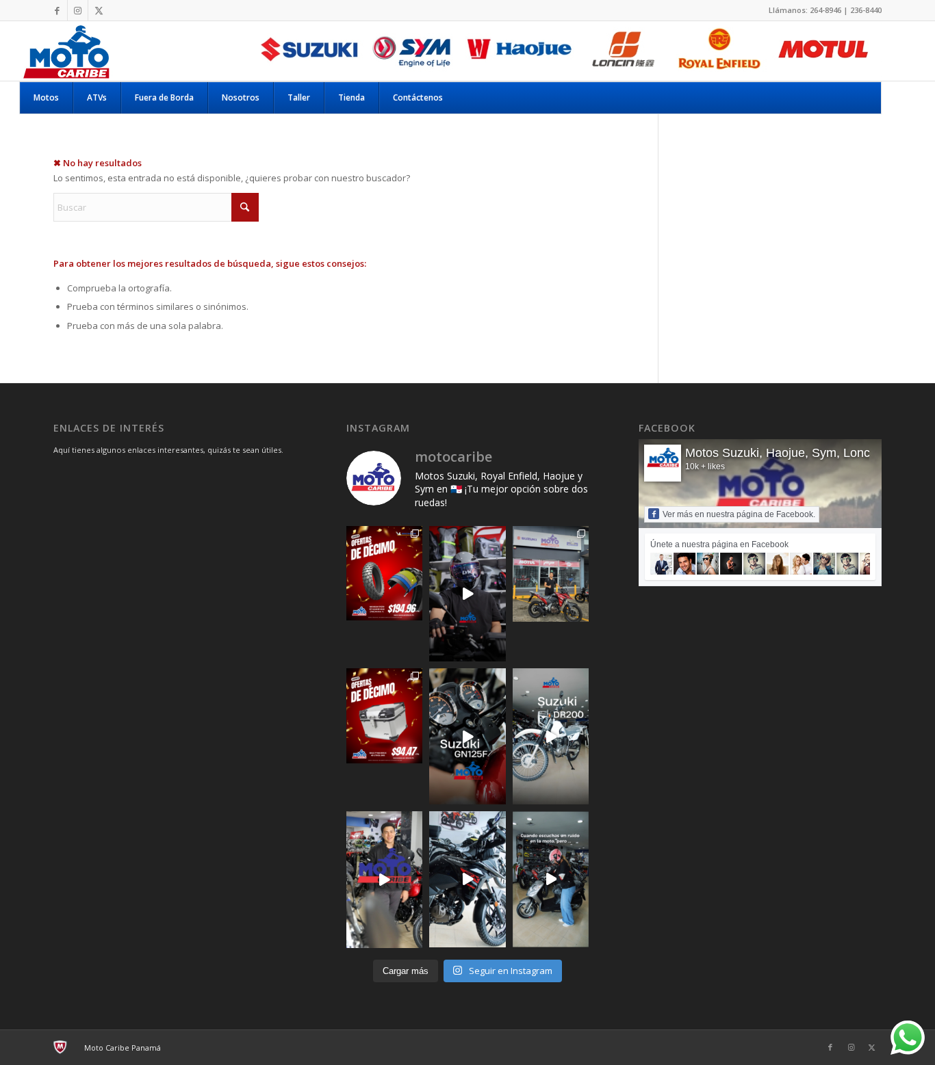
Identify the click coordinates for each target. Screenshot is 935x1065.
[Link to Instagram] (78, 10)
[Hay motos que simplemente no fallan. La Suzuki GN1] (467, 736)
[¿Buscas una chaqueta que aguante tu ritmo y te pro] (384, 879)
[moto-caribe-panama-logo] (65, 51)
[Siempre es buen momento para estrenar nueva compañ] (551, 574)
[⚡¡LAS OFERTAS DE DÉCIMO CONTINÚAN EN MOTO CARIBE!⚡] (384, 573)
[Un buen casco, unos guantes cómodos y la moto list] (467, 594)
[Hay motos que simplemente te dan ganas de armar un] (467, 879)
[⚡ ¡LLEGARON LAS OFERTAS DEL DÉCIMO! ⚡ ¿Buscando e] (384, 715)
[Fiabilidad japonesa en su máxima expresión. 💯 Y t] (551, 736)
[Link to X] (98, 10)
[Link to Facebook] (57, 10)
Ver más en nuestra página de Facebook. (739, 514)
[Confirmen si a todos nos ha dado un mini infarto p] (551, 879)
